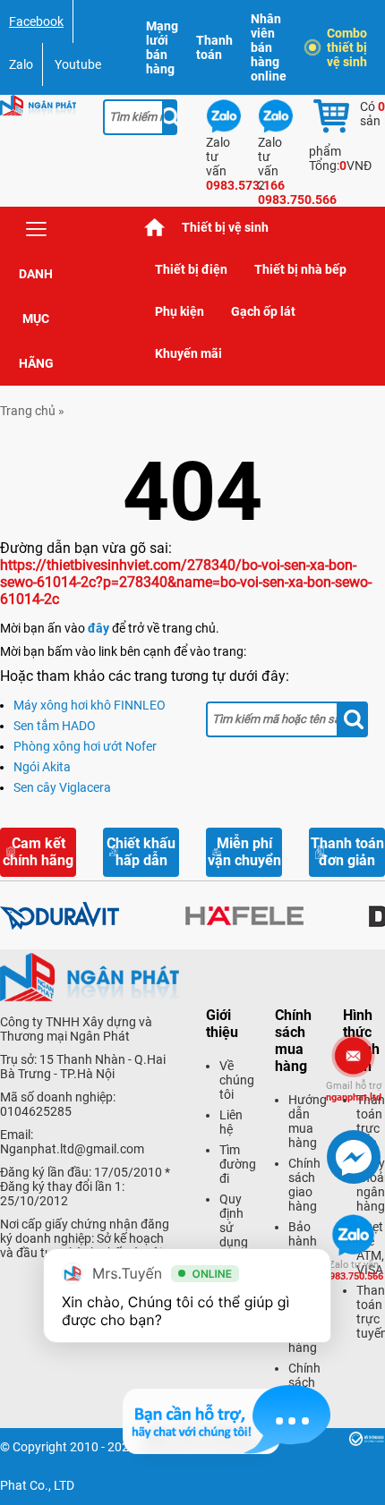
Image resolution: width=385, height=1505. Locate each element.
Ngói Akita (42, 767)
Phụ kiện (179, 311)
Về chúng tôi (236, 1080)
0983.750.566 (353, 1270)
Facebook (36, 21)
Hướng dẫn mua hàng (307, 1121)
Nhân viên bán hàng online (269, 47)
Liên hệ (231, 1122)
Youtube (78, 64)
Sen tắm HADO (54, 725)
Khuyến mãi (188, 353)
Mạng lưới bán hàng (162, 47)
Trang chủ (154, 228)
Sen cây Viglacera (62, 787)
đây (98, 628)
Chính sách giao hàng (304, 1184)
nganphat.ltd (353, 1091)
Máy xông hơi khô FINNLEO (89, 705)
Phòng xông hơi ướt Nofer (85, 746)
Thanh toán (214, 47)
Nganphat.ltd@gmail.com (72, 1149)
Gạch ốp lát (263, 311)
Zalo (21, 64)
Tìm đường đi (237, 1164)
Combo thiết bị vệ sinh (347, 47)
